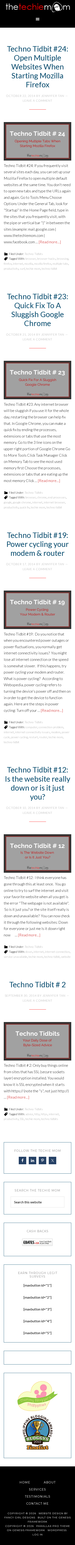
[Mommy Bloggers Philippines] (37, 1411)
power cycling (19, 737)
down (28, 951)
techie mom (33, 268)
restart (33, 737)
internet (18, 263)
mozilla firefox (42, 263)
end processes (57, 497)
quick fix (25, 507)
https (44, 1114)
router (43, 737)
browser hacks (46, 258)
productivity (11, 268)
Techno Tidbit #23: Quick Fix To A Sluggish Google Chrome (37, 310)
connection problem (51, 727)
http (37, 1114)
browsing (62, 258)
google (8, 502)
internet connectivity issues (32, 732)
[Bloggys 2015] (37, 1448)
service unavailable (15, 956)
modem (55, 732)
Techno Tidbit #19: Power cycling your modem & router (37, 543)
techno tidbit (49, 268)
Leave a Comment (37, 100)
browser (30, 258)
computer (31, 727)
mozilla (28, 263)
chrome (42, 497)
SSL (22, 1119)
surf (22, 268)
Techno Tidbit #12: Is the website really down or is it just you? (37, 783)
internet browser (54, 502)
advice (29, 1114)
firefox (8, 263)
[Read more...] (50, 242)
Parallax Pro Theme (53, 1526)
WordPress (57, 1530)
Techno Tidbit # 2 (37, 984)
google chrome (22, 502)
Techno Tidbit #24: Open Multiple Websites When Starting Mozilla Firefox (37, 66)
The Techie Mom (37, 7)
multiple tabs (60, 263)
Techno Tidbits (34, 254)
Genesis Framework (28, 1530)
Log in (37, 1534)
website (66, 956)
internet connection (57, 951)
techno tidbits (49, 1119)
